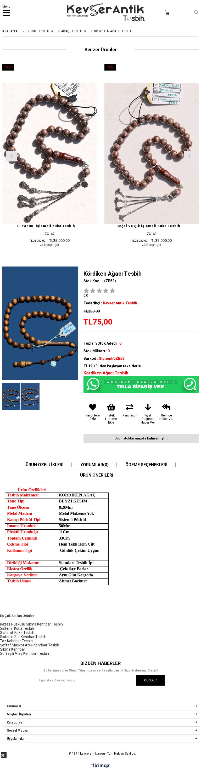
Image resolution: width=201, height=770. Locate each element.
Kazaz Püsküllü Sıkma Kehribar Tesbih (31, 624)
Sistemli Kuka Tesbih (17, 628)
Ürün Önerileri (96, 475)
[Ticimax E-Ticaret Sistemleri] (100, 766)
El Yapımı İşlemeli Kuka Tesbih (46, 226)
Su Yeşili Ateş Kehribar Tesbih (24, 653)
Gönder (150, 680)
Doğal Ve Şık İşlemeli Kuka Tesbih (148, 226)
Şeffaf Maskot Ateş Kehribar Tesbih (29, 645)
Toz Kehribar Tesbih (16, 641)
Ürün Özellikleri (45, 464)
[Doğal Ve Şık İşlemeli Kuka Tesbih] (151, 153)
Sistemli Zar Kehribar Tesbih (23, 637)
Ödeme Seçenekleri (146, 464)
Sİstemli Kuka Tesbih (17, 632)
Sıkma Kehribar (12, 649)
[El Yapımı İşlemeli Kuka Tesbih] (49, 153)
